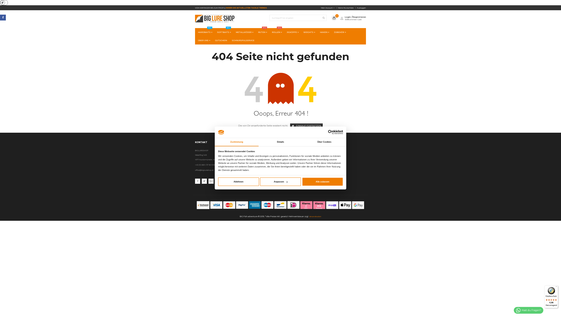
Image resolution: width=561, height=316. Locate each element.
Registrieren (359, 17)
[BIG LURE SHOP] (280, 205)
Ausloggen (361, 8)
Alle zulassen (322, 181)
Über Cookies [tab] (324, 142)
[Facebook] (3, 17)
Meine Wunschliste (346, 8)
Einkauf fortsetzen (308, 125)
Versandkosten (315, 216)
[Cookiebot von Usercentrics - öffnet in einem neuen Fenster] (330, 132)
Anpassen (279, 181)
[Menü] (556, 287)
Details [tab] (280, 142)
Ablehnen (238, 181)
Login (348, 17)
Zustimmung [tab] (236, 142)
